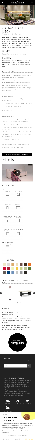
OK (29, 366)
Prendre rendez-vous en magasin (18, 154)
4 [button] (20, 302)
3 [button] (17, 302)
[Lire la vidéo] (18, 173)
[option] (10, 293)
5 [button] (23, 302)
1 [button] (12, 302)
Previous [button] (1, 293)
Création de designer (27, 404)
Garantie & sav (17, 404)
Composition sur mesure (8, 410)
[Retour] (2, 2)
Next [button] (34, 293)
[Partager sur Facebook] (4, 159)
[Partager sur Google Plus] (13, 159)
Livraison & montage (7, 404)
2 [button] (15, 302)
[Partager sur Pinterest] (8, 159)
